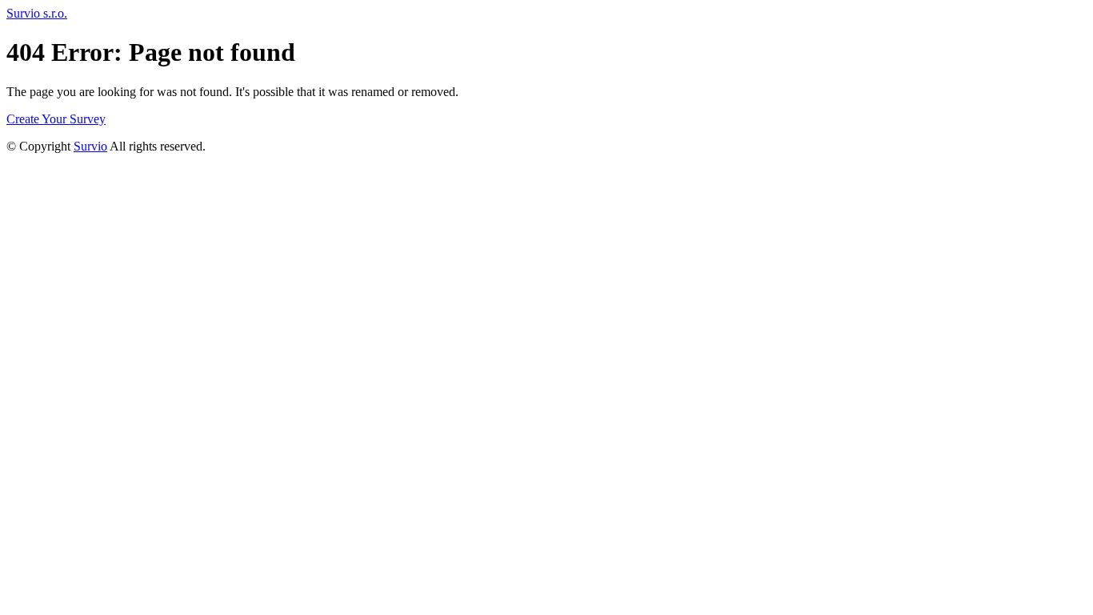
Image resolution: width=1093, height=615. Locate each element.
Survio (90, 146)
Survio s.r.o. (36, 13)
